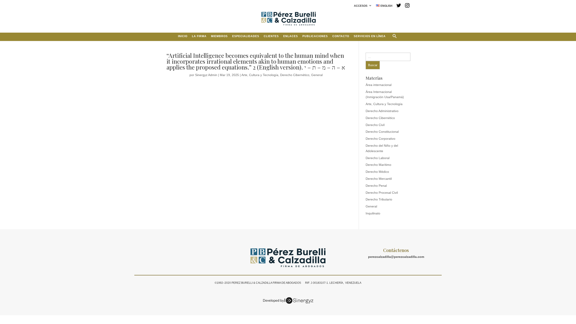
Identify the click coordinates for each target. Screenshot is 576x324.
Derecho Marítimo (378, 164)
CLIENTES (271, 36)
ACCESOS (360, 5)
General (317, 75)
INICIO (182, 36)
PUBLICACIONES (315, 36)
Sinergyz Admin (206, 75)
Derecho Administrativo (382, 111)
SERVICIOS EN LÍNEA (370, 36)
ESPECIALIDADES (245, 36)
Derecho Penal (376, 185)
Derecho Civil (375, 125)
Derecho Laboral (377, 158)
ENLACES (290, 36)
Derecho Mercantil (379, 178)
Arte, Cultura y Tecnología (259, 75)
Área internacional (379, 85)
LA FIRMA (199, 36)
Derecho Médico (377, 171)
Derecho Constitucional (382, 131)
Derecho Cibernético (294, 75)
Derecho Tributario (379, 199)
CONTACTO (340, 36)
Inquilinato (373, 213)
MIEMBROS (219, 36)
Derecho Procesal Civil (382, 192)
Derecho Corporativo (380, 138)
